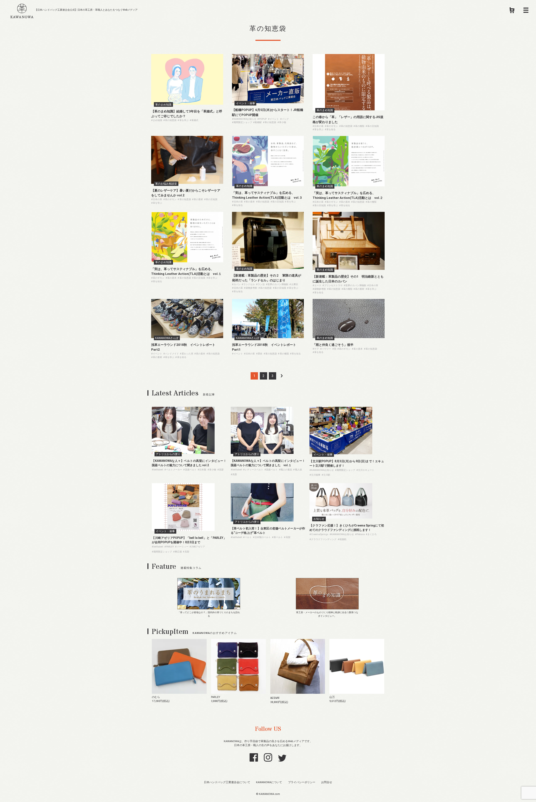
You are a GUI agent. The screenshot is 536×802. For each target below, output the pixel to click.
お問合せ (326, 782)
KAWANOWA (22, 10)
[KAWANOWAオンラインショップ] (512, 11)
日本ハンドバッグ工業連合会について (227, 782)
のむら (156, 697)
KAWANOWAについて (269, 782)
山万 (332, 697)
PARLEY (215, 697)
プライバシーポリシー (301, 782)
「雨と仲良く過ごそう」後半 (333, 345)
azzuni (274, 698)
